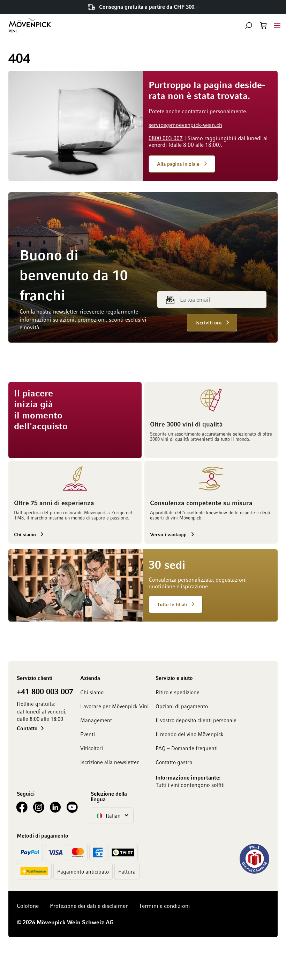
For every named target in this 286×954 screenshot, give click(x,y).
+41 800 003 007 (45, 691)
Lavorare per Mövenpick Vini (114, 706)
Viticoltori (91, 748)
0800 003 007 (166, 138)
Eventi (87, 734)
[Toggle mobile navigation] (277, 25)
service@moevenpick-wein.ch (185, 125)
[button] (248, 25)
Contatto (27, 728)
